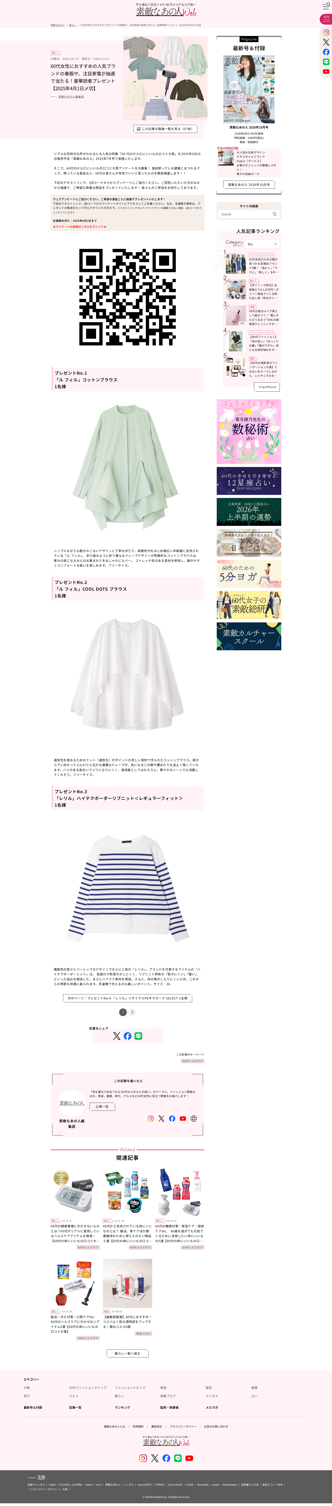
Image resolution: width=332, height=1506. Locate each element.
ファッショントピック (261, 255)
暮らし (55, 52)
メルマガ (212, 1407)
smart (215, 1484)
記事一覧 (75, 1407)
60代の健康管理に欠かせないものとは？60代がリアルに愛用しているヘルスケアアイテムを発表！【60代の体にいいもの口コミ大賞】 (75, 1236)
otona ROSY (145, 1484)
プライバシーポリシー (183, 1426)
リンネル (129, 1484)
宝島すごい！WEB (272, 1484)
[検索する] (275, 214)
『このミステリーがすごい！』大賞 (47, 1489)
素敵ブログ (168, 1395)
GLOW (189, 1484)
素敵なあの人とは (114, 1426)
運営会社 (156, 1426)
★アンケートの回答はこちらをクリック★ (79, 226)
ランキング (122, 1407)
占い (254, 1395)
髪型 (209, 1387)
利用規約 (138, 1426)
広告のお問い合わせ (216, 1426)
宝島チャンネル (36, 1484)
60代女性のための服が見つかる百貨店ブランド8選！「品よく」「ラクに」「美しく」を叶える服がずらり (264, 268)
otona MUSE (175, 1484)
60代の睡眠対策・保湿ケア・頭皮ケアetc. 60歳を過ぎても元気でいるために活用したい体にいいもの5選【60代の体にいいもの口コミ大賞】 (179, 1236)
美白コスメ (143, 1334)
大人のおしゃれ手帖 (70, 1484)
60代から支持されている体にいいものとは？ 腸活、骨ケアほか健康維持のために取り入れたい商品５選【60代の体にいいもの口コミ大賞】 (127, 1236)
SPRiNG (159, 1484)
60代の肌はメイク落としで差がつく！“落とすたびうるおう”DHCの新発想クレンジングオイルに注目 (264, 319)
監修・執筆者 (169, 1407)
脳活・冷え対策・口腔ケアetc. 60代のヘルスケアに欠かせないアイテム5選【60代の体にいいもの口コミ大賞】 (75, 1324)
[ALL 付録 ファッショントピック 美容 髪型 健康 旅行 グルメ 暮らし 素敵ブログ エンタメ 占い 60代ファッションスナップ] (262, 243)
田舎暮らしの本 (250, 1484)
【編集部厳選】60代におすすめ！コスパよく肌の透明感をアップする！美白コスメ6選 (127, 1321)
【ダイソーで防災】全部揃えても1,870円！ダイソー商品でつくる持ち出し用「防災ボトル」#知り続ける (264, 293)
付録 (27, 1387)
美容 (106, 1311)
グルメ (73, 1395)
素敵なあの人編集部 (71, 96)
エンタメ (212, 1395)
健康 (254, 1387)
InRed (52, 1484)
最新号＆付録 (33, 1407)
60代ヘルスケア (193, 1061)
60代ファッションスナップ (87, 1387)
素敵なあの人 (112, 1484)
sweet (88, 1484)
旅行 (27, 1395)
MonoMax (202, 1484)
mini (98, 1484)
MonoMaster (230, 1484)
